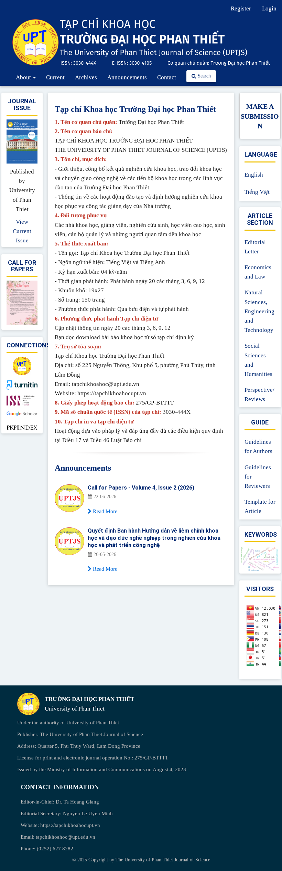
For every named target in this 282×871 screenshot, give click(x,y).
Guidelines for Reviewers (258, 476)
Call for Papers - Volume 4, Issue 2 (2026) (141, 487)
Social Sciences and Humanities (258, 360)
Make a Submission (260, 116)
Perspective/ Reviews (259, 394)
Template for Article (260, 506)
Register (241, 8)
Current (55, 77)
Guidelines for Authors (258, 446)
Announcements (127, 77)
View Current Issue (22, 231)
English (254, 174)
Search (204, 75)
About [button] (24, 77)
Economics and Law (258, 272)
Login (269, 8)
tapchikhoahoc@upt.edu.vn (65, 837)
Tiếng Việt (257, 192)
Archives (86, 77)
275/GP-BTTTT (155, 402)
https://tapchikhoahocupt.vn (70, 825)
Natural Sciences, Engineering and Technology (259, 311)
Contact (166, 77)
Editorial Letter (255, 247)
